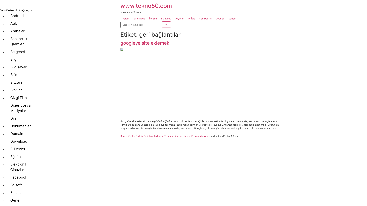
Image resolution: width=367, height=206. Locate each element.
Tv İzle (191, 18)
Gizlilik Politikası (144, 136)
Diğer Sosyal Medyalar (21, 108)
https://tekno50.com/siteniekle (193, 136)
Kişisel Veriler (127, 136)
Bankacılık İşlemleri (18, 41)
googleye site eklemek (144, 43)
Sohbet (232, 18)
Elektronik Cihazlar (18, 167)
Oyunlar (220, 18)
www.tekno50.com (146, 5)
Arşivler (179, 18)
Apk (13, 23)
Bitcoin (16, 82)
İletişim (153, 18)
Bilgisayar (18, 67)
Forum (126, 18)
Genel (15, 200)
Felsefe (16, 185)
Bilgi (13, 59)
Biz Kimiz (166, 18)
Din (13, 118)
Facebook (18, 177)
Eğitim (15, 156)
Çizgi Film (18, 98)
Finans (16, 192)
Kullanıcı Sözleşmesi (165, 136)
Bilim (14, 75)
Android (17, 16)
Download (18, 141)
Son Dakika (205, 18)
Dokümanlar (20, 126)
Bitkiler (16, 90)
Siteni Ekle (139, 18)
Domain (16, 133)
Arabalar (17, 31)
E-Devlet (17, 149)
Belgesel (17, 52)
